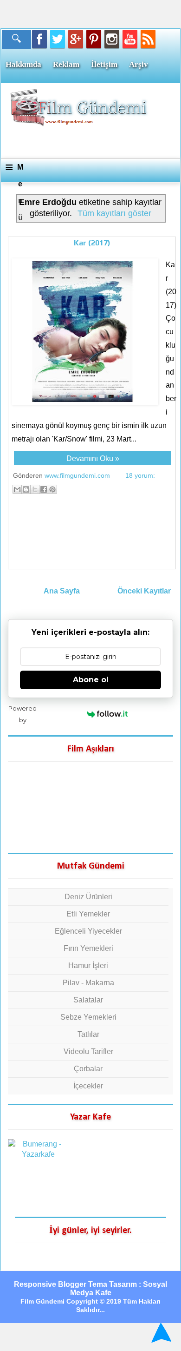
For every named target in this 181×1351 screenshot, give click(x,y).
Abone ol (91, 679)
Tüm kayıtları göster (114, 213)
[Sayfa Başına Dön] (160, 1332)
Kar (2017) (92, 242)
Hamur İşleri (88, 965)
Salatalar (88, 1000)
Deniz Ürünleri (88, 897)
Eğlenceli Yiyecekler (88, 931)
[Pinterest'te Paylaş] (52, 489)
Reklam (66, 64)
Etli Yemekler (88, 914)
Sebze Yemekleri (88, 1017)
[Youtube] (130, 39)
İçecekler (88, 1086)
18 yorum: (140, 475)
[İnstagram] (111, 39)
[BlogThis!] (26, 489)
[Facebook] (39, 39)
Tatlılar (88, 1034)
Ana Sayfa (62, 591)
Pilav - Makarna (88, 983)
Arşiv (138, 64)
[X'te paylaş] (34, 489)
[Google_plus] (75, 39)
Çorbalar (88, 1069)
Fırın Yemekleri (88, 948)
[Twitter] (57, 39)
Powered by (22, 714)
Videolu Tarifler (88, 1051)
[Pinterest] (93, 39)
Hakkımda (23, 64)
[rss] (148, 39)
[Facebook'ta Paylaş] (43, 489)
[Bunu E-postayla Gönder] (17, 489)
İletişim (104, 64)
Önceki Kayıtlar (144, 591)
